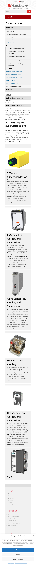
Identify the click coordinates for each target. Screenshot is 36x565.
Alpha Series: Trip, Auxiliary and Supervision (16, 57)
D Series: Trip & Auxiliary (15, 61)
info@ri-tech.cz (16, 523)
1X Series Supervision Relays (16, 48)
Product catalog (12, 496)
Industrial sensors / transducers (14, 71)
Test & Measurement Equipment (14, 86)
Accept (18, 550)
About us (10, 500)
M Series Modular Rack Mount (13, 74)
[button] (33, 536)
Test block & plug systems (12, 83)
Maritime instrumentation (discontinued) (16, 34)
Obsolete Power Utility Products (14, 77)
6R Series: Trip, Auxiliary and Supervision (16, 52)
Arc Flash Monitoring (11, 43)
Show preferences (18, 559)
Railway (9, 90)
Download (11, 498)
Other (10, 68)
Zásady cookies (11, 563)
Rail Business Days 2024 (15, 98)
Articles (10, 503)
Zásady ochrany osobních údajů (21, 563)
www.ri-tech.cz (15, 525)
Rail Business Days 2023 (15, 105)
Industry (9, 28)
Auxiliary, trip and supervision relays (17, 46)
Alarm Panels (9, 40)
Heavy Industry (10, 31)
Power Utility (9, 37)
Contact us (11, 505)
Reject (18, 554)
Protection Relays (10, 80)
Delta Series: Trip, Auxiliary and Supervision (16, 64)
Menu (9, 17)
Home (10, 494)
